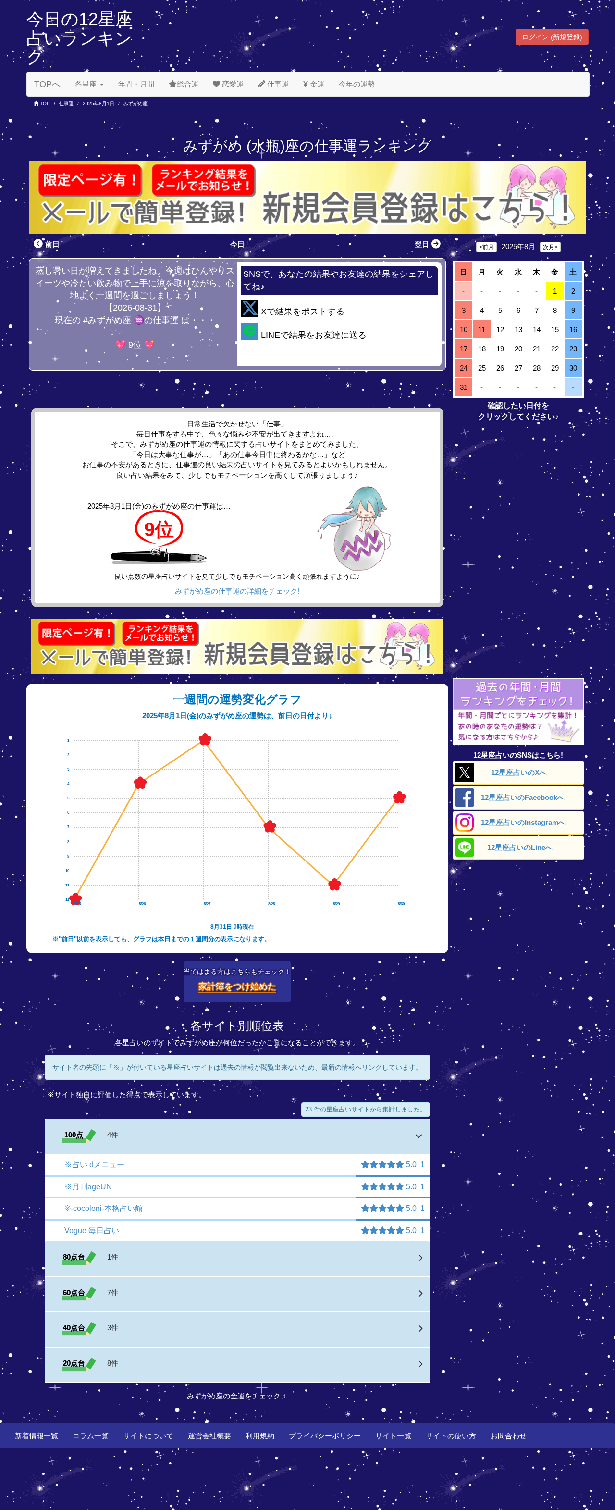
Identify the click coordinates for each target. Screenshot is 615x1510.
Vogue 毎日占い (91, 1230)
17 (463, 349)
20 (518, 349)
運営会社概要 (209, 1436)
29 (555, 368)
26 (500, 368)
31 (463, 387)
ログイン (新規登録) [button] (552, 37)
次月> (550, 247)
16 (573, 329)
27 (518, 368)
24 (463, 368)
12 (500, 329)
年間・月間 (136, 84)
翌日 (422, 244)
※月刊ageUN (88, 1187)
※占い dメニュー (94, 1165)
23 (573, 349)
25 (482, 368)
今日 (237, 244)
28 (537, 368)
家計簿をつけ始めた (237, 986)
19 (500, 349)
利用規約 (260, 1436)
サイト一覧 (393, 1436)
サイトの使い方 (451, 1436)
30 (573, 368)
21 (537, 349)
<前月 (486, 247)
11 (481, 329)
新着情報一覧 (36, 1436)
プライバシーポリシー (325, 1436)
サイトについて (148, 1436)
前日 (52, 244)
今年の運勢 (357, 84)
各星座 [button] (86, 84)
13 (518, 329)
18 (482, 349)
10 (463, 329)
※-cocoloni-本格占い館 (103, 1208)
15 (555, 329)
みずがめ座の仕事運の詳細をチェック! (237, 591)
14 (537, 329)
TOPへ (47, 84)
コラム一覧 (91, 1436)
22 (555, 349)
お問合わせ (509, 1436)
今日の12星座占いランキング (79, 38)
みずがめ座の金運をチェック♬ (237, 1396)
